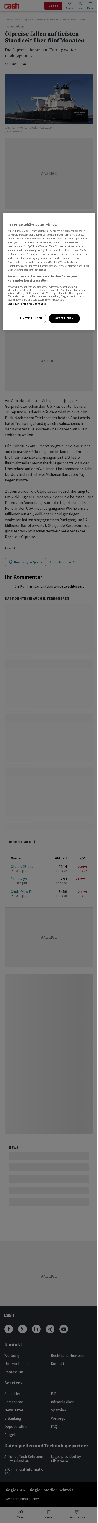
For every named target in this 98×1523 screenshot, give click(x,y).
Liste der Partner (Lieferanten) (28, 304)
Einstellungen (31, 318)
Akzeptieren (64, 318)
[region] (49, 272)
